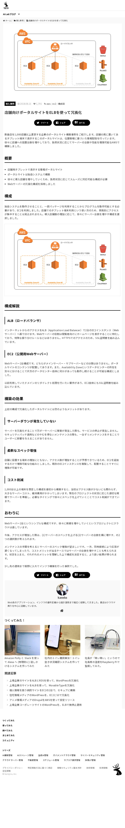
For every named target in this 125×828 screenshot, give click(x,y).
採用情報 (103, 767)
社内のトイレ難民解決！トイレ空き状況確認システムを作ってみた (62, 662)
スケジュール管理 (51, 760)
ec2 (54, 103)
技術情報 (90, 767)
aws (48, 103)
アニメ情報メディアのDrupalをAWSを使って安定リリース (42, 700)
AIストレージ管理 (25, 755)
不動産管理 (33, 760)
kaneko (62, 597)
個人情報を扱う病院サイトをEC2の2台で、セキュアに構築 (42, 690)
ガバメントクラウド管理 (64, 755)
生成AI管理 (43, 755)
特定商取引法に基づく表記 (40, 767)
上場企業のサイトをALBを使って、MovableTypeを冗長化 (42, 685)
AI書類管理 (7, 755)
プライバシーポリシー (12, 767)
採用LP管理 (90, 760)
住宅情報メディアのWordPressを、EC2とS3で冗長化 (39, 695)
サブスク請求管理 (72, 760)
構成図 (61, 103)
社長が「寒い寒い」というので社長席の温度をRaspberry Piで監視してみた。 (102, 662)
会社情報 (6, 770)
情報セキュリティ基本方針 (69, 767)
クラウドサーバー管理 (12, 760)
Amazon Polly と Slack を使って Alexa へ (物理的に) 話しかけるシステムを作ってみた (22, 662)
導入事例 (10, 103)
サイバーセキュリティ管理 (92, 755)
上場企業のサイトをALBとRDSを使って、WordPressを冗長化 (44, 680)
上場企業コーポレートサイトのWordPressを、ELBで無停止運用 (45, 705)
